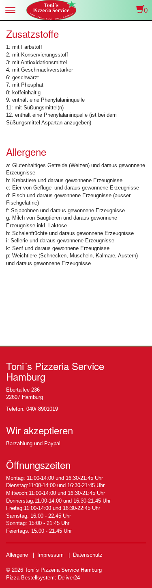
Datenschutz (88, 555)
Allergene (17, 555)
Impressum (50, 555)
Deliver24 (69, 578)
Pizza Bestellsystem (30, 578)
